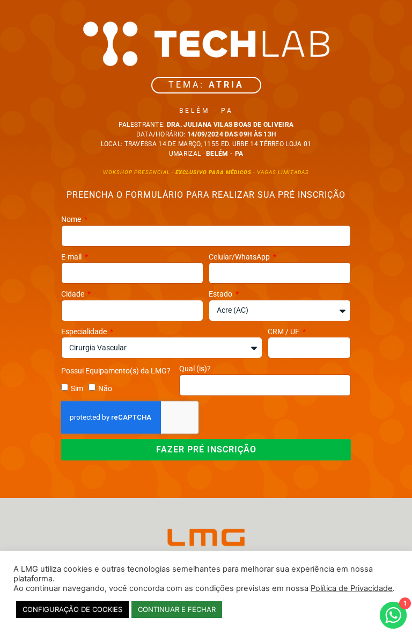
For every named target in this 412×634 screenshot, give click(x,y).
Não (105, 388)
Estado (221, 294)
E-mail (72, 257)
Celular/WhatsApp (240, 257)
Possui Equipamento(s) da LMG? (116, 370)
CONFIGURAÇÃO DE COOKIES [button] (72, 609)
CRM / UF (284, 331)
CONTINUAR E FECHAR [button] (177, 609)
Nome (72, 219)
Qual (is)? (195, 368)
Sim (77, 388)
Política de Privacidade (352, 588)
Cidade (73, 294)
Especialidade (84, 331)
